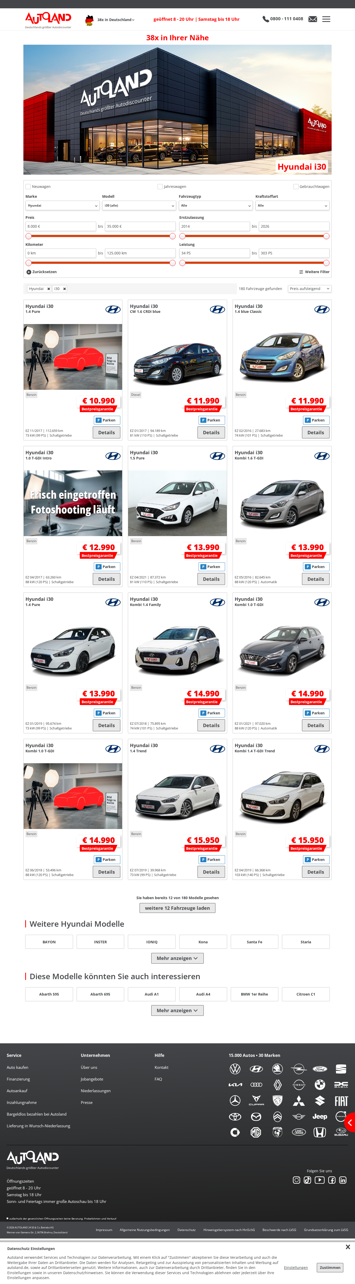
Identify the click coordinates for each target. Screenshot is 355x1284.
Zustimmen (330, 1267)
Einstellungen (296, 1267)
